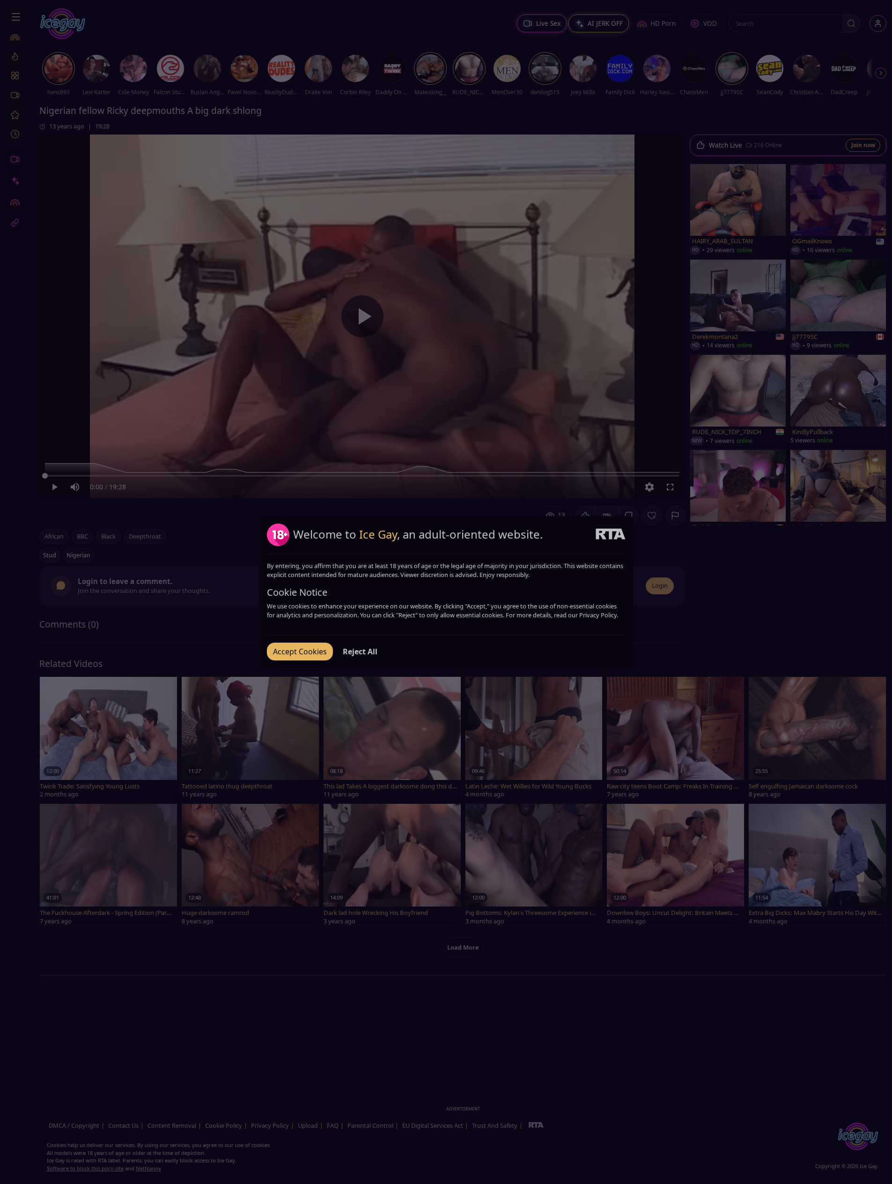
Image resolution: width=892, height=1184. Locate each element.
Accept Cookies (300, 651)
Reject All (360, 651)
